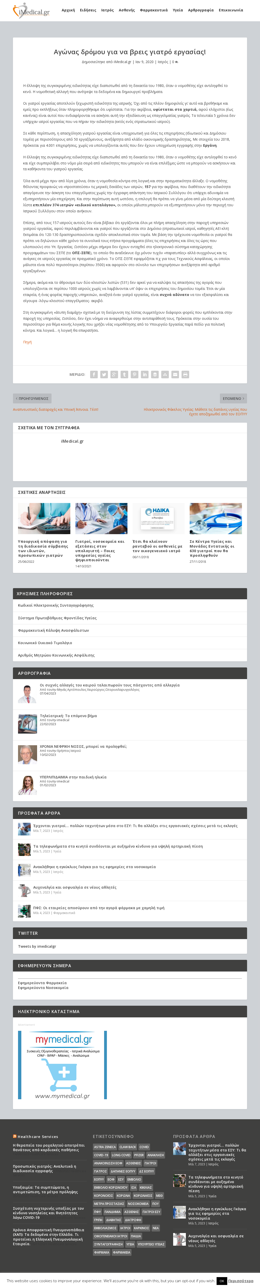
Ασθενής (127, 10)
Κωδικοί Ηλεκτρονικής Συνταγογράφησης (56, 605)
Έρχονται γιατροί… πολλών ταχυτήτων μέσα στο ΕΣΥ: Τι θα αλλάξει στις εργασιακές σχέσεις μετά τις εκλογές (135, 825)
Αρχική (68, 10)
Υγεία (178, 10)
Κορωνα (123, 1195)
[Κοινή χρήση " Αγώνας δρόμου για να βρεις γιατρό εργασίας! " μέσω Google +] (114, 374)
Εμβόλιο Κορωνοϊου (110, 1187)
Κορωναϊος (143, 1195)
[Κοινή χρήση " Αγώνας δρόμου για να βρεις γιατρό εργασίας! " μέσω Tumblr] (124, 374)
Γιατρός (100, 1171)
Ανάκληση (156, 1155)
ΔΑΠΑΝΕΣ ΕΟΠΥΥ (123, 1171)
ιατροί (125, 1228)
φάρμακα (101, 1252)
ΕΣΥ (121, 1179)
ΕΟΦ (111, 1179)
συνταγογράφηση (108, 1244)
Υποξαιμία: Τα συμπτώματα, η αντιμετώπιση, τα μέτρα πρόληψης (45, 1189)
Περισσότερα (240, 1280)
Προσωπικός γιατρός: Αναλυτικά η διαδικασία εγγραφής (44, 1168)
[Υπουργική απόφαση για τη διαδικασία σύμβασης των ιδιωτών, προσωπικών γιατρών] (44, 518)
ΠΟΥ (155, 1204)
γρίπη (98, 1220)
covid (144, 1147)
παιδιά (136, 1236)
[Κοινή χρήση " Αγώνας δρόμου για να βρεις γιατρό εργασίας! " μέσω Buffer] (155, 374)
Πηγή (27, 342)
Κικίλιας (146, 1187)
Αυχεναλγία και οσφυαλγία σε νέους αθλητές (75, 887)
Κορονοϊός (103, 1195)
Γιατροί (150, 1163)
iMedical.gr (122, 61)
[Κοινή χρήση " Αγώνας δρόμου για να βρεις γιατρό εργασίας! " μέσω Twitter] (104, 374)
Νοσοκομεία (138, 1204)
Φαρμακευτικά (154, 10)
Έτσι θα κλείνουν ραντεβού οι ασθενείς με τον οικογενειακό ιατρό (158, 546)
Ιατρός (107, 10)
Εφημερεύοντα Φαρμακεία (42, 982)
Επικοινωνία (231, 10)
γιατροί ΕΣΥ (151, 1212)
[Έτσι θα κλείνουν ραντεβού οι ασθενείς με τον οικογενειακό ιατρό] (159, 518)
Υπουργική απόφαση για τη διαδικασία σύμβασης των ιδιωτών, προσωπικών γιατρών (43, 548)
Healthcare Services (38, 1136)
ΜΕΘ (159, 1195)
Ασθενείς (133, 1163)
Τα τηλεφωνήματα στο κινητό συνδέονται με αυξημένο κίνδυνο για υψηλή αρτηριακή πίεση (118, 846)
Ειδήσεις (88, 10)
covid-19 (101, 1155)
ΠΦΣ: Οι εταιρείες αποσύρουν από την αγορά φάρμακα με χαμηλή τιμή (99, 907)
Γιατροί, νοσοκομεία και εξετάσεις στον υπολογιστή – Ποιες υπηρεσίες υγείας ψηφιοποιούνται (100, 550)
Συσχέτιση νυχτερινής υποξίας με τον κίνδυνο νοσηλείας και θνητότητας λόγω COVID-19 (48, 1213)
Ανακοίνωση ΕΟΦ (108, 1163)
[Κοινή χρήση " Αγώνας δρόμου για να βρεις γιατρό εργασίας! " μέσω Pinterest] (134, 374)
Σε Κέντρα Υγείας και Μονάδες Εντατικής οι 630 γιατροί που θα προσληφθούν (212, 548)
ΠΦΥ (97, 1212)
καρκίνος (141, 1228)
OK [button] (222, 1281)
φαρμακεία (121, 1252)
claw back (128, 1147)
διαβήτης (113, 1220)
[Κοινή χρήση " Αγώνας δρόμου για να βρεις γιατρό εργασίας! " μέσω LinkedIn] (145, 374)
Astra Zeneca (105, 1147)
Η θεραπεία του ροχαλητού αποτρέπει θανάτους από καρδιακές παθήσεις (49, 1147)
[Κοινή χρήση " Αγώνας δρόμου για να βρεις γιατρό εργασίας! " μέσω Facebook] (94, 374)
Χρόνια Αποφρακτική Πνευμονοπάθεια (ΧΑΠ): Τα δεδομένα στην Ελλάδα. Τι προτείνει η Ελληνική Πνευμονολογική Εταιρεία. (48, 1236)
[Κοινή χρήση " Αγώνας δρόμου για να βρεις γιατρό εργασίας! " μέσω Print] (185, 374)
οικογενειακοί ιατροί (110, 1236)
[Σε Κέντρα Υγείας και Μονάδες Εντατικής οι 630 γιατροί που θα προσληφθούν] (216, 518)
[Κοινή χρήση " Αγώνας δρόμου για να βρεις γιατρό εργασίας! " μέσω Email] (175, 374)
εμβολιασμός (105, 1228)
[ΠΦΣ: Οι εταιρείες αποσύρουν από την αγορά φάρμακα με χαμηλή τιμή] (24, 911)
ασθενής (131, 1212)
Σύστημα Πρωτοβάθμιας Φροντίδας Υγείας (57, 617)
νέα (156, 1228)
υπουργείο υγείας (151, 1244)
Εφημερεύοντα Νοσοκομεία (43, 987)
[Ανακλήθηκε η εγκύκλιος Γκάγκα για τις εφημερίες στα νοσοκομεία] (24, 870)
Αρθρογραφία (201, 10)
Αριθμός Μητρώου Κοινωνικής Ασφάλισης (56, 655)
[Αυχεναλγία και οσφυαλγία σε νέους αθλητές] (24, 890)
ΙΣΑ (133, 1187)
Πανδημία (113, 1212)
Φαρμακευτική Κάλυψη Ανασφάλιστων (53, 630)
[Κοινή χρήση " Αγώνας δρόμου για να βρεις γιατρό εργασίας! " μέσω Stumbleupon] (165, 374)
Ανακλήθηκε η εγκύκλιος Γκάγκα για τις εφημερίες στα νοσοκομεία (94, 866)
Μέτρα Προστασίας (109, 1204)
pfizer (139, 1155)
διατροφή (133, 1220)
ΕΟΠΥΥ (99, 1179)
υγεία (130, 1244)
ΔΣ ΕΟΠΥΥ (146, 1171)
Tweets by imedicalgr (37, 946)
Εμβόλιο (134, 1179)
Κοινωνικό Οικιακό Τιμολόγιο (45, 642)
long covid (121, 1155)
